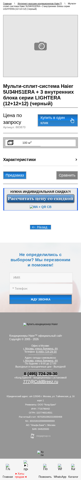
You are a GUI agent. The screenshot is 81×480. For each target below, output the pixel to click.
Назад (42, 227)
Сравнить (67, 175)
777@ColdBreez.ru (40, 381)
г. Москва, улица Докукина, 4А (40, 360)
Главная (7, 3)
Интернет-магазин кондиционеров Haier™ (40, 3)
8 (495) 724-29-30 (46, 351)
